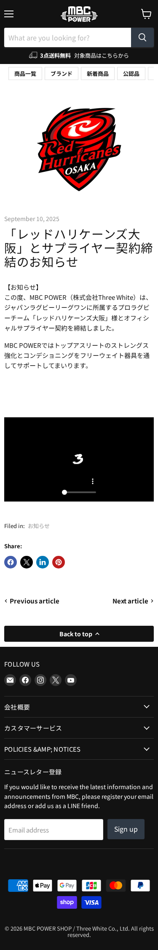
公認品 (131, 73)
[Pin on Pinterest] (58, 562)
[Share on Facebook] (10, 562)
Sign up (126, 829)
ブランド (61, 73)
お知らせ (39, 526)
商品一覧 (25, 73)
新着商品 (98, 73)
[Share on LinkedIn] (42, 562)
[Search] (142, 37)
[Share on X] (26, 562)
